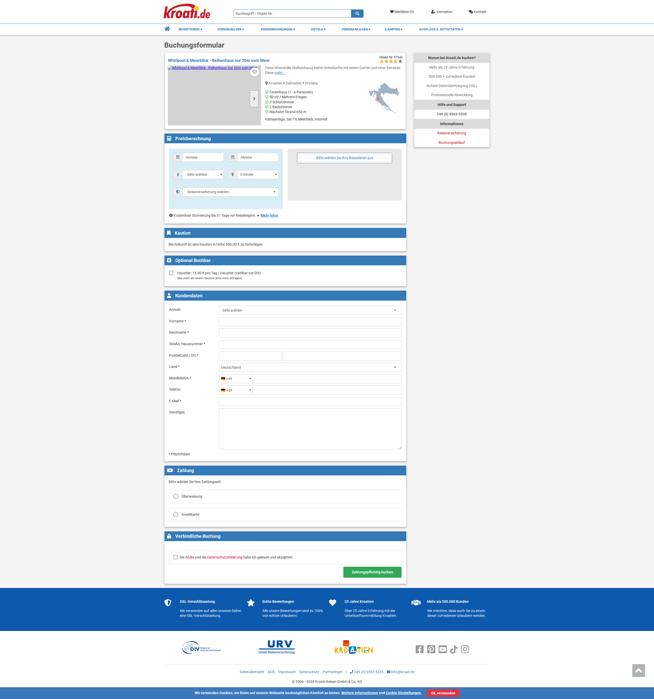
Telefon (175, 389)
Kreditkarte (190, 514)
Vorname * (177, 321)
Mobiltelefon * (180, 378)
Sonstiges (177, 412)
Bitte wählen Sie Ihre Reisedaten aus (344, 158)
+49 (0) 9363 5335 (368, 672)
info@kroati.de (402, 672)
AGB (271, 672)
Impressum (287, 672)
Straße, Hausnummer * (187, 344)
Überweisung (192, 496)
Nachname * (179, 332)
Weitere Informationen (359, 693)
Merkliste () (404, 12)
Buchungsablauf (452, 142)
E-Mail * (175, 401)
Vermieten (444, 12)
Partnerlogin (332, 672)
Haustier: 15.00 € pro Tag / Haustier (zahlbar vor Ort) (219, 275)
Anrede (174, 310)
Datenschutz (309, 672)
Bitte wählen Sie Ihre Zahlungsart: (195, 482)
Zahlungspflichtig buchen (372, 572)
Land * (174, 367)
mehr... (279, 73)
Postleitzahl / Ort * (183, 355)
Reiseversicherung (451, 133)
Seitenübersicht (252, 672)
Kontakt (479, 12)
